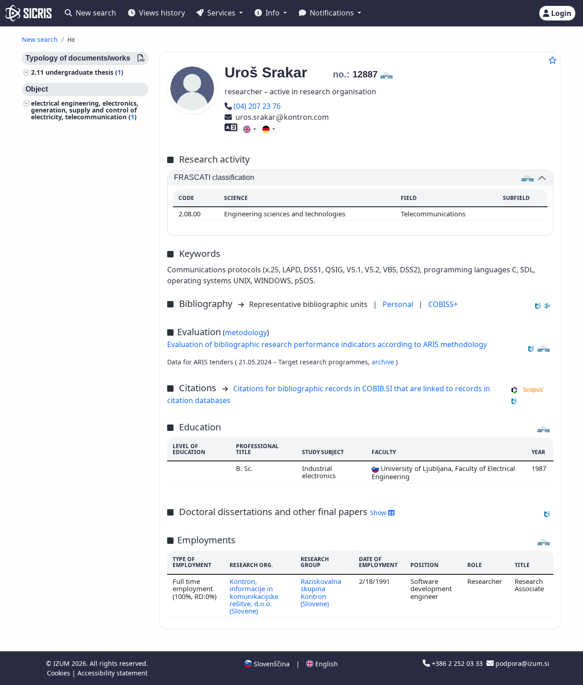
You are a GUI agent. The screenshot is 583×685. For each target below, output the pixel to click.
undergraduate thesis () (84, 72)
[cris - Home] (28, 13)
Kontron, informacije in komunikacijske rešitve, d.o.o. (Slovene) (254, 596)
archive (384, 362)
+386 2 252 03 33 (457, 663)
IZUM (62, 663)
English (325, 663)
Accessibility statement (112, 673)
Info (272, 13)
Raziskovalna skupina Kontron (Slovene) (321, 592)
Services (221, 13)
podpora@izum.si (521, 663)
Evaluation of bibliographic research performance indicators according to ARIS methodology (327, 344)
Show (379, 512)
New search (95, 13)
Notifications (332, 13)
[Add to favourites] (552, 60)
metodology (246, 332)
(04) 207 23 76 (257, 106)
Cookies (59, 673)
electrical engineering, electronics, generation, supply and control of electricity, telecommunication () (84, 110)
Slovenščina (271, 663)
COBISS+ (443, 304)
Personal (399, 304)
